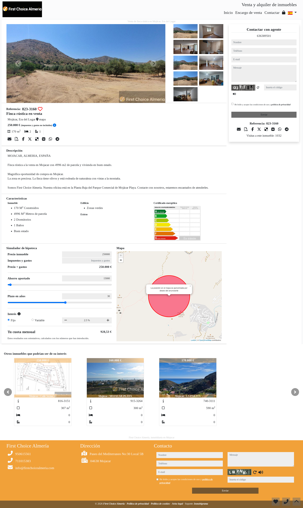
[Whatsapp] (51, 139)
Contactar (271, 13)
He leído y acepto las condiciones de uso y (263, 105)
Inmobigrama (201, 503)
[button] (8, 392)
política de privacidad (281, 105)
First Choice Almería (114, 503)
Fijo (13, 320)
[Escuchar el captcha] (234, 94)
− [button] (121, 260)
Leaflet (193, 340)
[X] (30, 139)
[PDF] (17, 139)
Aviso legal (178, 503)
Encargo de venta (248, 13)
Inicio (228, 13)
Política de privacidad (138, 503)
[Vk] (44, 139)
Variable (40, 320)
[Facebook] (23, 139)
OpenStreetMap (205, 340)
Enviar (264, 114)
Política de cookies (160, 503)
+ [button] (121, 255)
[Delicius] (37, 139)
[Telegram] (57, 139)
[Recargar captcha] (258, 88)
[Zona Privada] (284, 13)
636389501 (264, 36)
